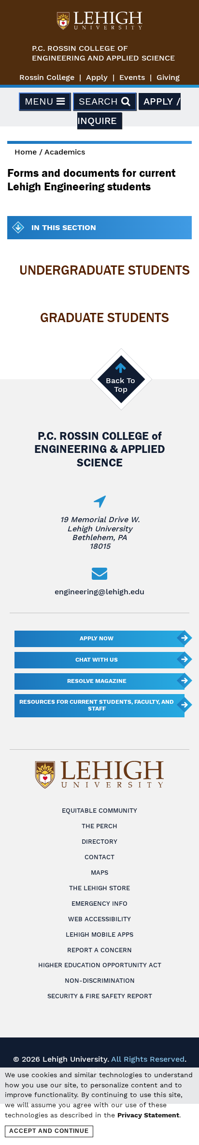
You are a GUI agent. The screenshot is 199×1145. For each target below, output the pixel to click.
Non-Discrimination (100, 980)
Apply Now (97, 638)
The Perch (99, 826)
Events (132, 77)
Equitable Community (99, 810)
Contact (99, 857)
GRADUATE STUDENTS (104, 317)
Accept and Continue (49, 1131)
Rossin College (46, 77)
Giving (168, 77)
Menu (41, 101)
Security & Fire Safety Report (99, 996)
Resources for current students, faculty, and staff (96, 705)
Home (25, 151)
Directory (99, 841)
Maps (99, 872)
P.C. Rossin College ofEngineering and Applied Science (103, 53)
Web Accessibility (99, 919)
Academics (64, 151)
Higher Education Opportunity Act (99, 965)
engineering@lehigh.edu (99, 591)
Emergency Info (99, 903)
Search (100, 101)
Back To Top (120, 385)
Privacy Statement (148, 1115)
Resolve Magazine (97, 681)
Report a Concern (99, 950)
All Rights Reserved (148, 1059)
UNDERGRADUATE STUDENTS (104, 270)
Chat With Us (96, 659)
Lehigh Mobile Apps (99, 934)
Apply (97, 77)
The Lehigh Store (99, 888)
